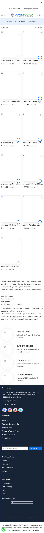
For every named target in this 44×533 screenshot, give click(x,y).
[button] (18, 57)
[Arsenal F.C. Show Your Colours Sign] (33, 208)
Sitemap (4, 471)
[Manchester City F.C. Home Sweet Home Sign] (11, 126)
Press (4, 494)
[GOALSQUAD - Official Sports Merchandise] (22, 15)
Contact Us (5, 460)
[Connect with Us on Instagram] (9, 410)
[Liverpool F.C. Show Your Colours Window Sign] (11, 208)
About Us (5, 420)
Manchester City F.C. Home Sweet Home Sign (11, 142)
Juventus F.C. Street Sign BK (11, 101)
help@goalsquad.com (11, 401)
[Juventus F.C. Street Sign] (33, 85)
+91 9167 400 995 (10, 404)
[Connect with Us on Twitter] (20, 410)
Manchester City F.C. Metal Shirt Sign (33, 142)
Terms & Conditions (8, 434)
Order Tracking (7, 486)
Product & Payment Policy (10, 431)
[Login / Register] (38, 15)
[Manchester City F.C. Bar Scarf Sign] (11, 44)
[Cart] (41, 15)
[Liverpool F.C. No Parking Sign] (11, 167)
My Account (6, 483)
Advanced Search (8, 468)
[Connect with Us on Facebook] (4, 410)
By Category (20, 21)
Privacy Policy (6, 438)
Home (9, 21)
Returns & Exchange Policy (10, 424)
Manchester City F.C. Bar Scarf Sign (11, 60)
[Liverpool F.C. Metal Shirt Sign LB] (33, 167)
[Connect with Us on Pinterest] (15, 410)
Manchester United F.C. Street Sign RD (33, 60)
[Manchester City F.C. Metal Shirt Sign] (33, 126)
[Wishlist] (19, 32)
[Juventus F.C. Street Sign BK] (11, 85)
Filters (5, 27)
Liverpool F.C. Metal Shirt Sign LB (33, 184)
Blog (3, 490)
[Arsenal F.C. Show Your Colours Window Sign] (11, 250)
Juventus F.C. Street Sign (32, 101)
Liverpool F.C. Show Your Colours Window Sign (11, 225)
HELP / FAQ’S (6, 464)
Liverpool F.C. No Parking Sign (11, 184)
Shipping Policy (7, 427)
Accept (35, 530)
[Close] (41, 3)
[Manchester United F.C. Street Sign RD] (33, 44)
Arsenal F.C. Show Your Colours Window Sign (11, 266)
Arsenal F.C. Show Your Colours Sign (33, 225)
